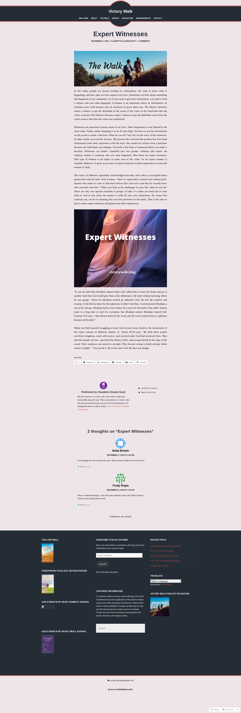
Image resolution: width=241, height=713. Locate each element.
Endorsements (143, 18)
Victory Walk (121, 11)
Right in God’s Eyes (148, 392)
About (94, 18)
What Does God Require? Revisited (164, 556)
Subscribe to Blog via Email (112, 540)
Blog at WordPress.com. (120, 690)
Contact (158, 18)
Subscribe (103, 564)
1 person (88, 467)
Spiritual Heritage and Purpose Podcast (165, 546)
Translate (168, 584)
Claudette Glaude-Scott (123, 41)
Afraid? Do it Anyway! (149, 388)
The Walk (104, 18)
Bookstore (127, 18)
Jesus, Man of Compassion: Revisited (165, 561)
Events (115, 18)
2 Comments (144, 41)
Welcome (83, 18)
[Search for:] (120, 628)
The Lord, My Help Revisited (162, 551)
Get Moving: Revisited (159, 566)
